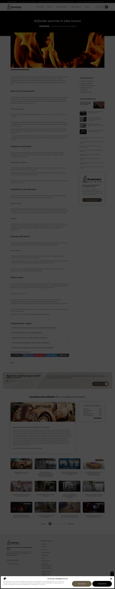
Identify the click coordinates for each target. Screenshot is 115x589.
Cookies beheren (102, 583)
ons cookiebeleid (33, 584)
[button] (111, 579)
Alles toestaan (82, 583)
